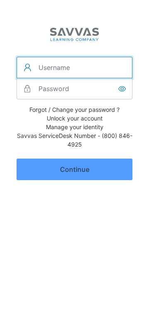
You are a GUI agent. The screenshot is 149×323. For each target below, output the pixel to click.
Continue (74, 169)
